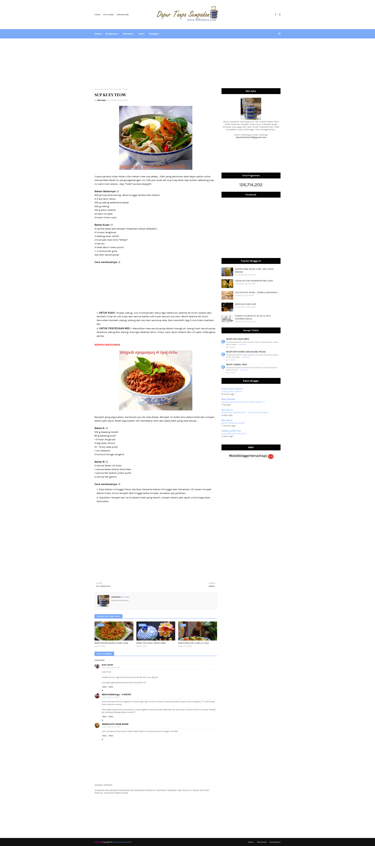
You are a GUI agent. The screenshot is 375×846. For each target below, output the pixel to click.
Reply (104, 687)
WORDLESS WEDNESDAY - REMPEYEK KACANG (244, 412)
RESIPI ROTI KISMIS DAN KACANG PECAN (245, 352)
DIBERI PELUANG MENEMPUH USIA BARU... (254, 280)
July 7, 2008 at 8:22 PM (111, 668)
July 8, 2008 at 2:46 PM (111, 697)
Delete (111, 687)
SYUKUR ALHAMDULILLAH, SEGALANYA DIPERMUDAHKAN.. (253, 317)
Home (96, 89)
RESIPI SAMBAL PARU (236, 364)
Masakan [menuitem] (128, 33)
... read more (242, 344)
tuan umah (107, 664)
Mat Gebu (101, 100)
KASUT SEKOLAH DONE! (233, 423)
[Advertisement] (187, 63)
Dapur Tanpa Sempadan (122, 842)
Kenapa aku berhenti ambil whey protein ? (243, 402)
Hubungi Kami (123, 15)
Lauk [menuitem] (141, 33)
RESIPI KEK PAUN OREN (245, 304)
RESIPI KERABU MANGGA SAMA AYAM (111, 643)
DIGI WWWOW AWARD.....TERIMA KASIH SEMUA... (257, 292)
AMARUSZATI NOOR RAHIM (115, 724)
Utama (97, 15)
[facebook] (275, 14)
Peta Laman (108, 15)
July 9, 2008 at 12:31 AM (111, 727)
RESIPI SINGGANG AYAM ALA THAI (193, 643)
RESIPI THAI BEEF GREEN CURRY (151, 643)
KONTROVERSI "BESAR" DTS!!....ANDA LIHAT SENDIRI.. (254, 270)
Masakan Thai (106, 89)
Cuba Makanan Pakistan (233, 433)
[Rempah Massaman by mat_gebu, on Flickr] (155, 409)
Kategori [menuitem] (154, 33)
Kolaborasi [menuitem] (111, 33)
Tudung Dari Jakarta (231, 391)
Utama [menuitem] (98, 33)
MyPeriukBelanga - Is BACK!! (116, 694)
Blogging (97, 842)
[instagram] (279, 14)
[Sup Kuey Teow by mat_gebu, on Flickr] (155, 168)
